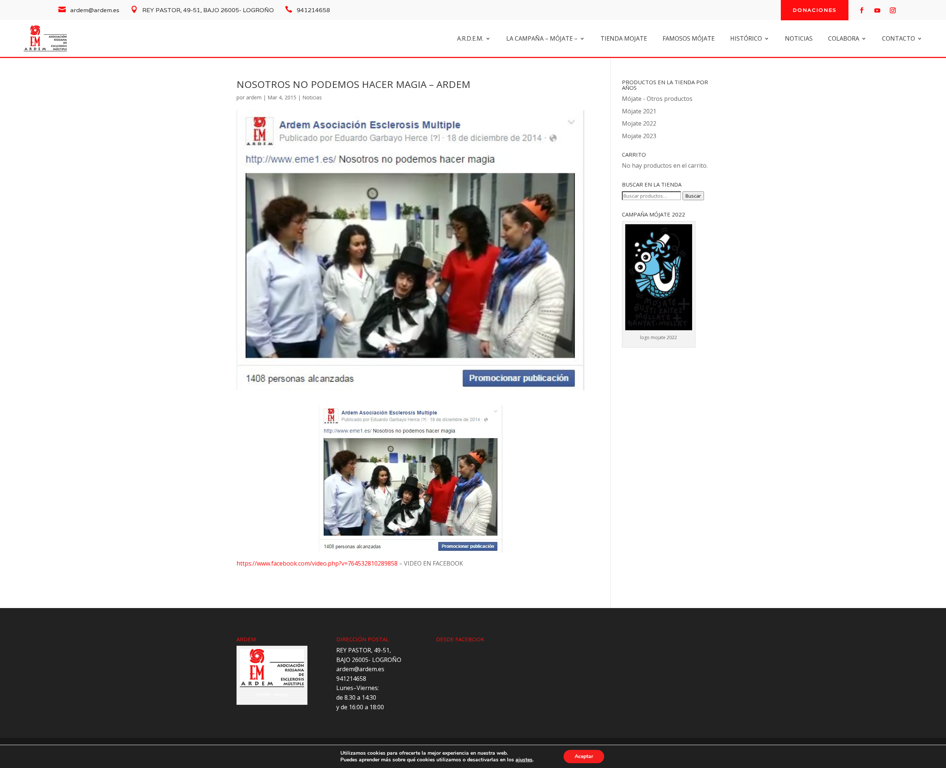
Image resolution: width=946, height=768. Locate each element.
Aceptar (584, 756)
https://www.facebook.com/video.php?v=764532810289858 (317, 563)
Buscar (693, 195)
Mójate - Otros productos (657, 99)
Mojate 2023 (639, 136)
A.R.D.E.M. (470, 39)
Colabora (843, 39)
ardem (254, 97)
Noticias (312, 97)
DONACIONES (815, 10)
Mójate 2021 (639, 111)
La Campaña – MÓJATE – (542, 39)
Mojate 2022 (639, 123)
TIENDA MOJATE (623, 39)
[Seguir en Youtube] (877, 10)
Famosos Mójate (689, 39)
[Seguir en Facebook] (862, 10)
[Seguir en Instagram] (893, 10)
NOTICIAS (799, 39)
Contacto (898, 39)
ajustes (523, 760)
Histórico (746, 39)
